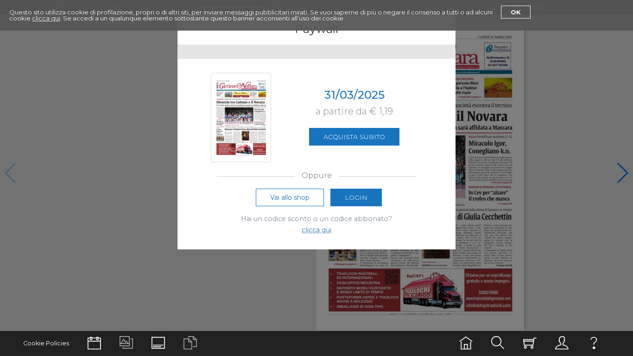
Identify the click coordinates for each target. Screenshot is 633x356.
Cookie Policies (46, 343)
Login (356, 197)
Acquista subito (354, 137)
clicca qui (46, 18)
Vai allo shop (290, 197)
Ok (516, 12)
